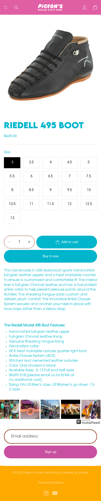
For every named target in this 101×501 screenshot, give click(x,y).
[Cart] (95, 7)
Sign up (50, 452)
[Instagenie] (88, 424)
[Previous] (7, 409)
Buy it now (51, 256)
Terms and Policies (50, 482)
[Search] (16, 7)
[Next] (94, 409)
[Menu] (5, 7)
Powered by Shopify (74, 472)
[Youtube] (55, 493)
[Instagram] (46, 493)
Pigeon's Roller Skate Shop (42, 472)
